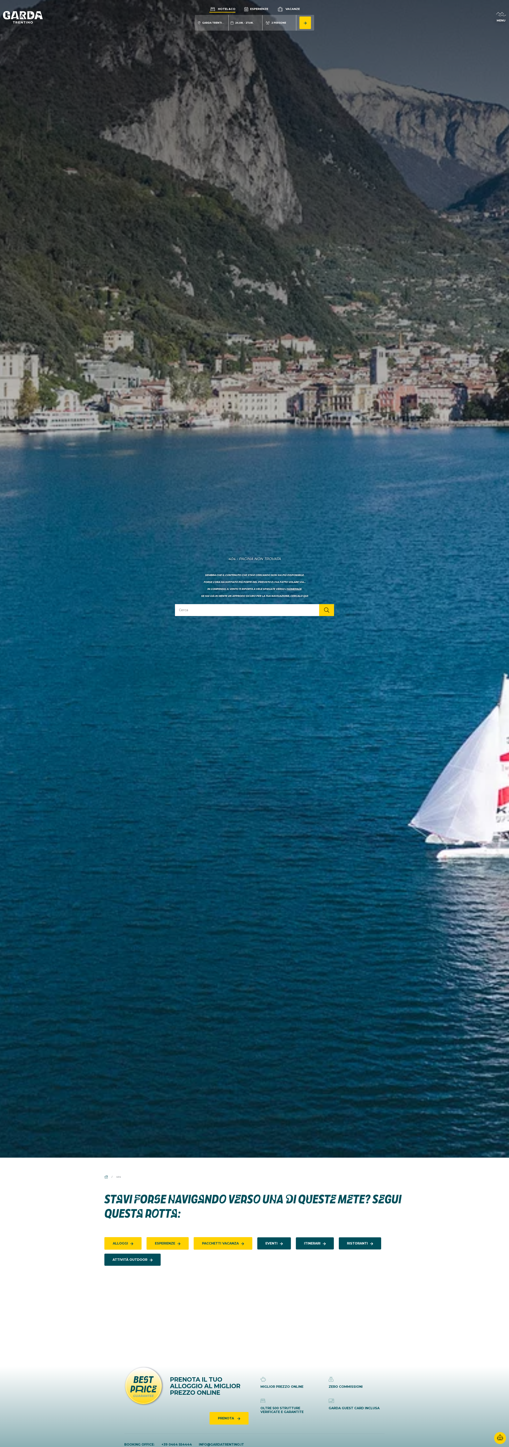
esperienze (165, 1243)
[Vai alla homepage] (23, 17)
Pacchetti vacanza (220, 1243)
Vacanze (292, 9)
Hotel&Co (226, 9)
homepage (294, 588)
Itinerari (312, 1243)
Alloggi (120, 1243)
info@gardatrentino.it (221, 1444)
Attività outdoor (130, 1260)
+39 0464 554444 (176, 1444)
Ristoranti (357, 1243)
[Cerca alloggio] (305, 22)
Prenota (226, 1418)
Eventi (271, 1243)
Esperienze (258, 9)
